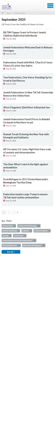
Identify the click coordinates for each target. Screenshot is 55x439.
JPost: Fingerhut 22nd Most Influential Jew (26, 107)
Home (2, 13)
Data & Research (11, 245)
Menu (50, 5)
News (9, 13)
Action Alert (9, 226)
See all (10, 251)
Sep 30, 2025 (11, 39)
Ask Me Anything (11, 230)
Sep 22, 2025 (11, 110)
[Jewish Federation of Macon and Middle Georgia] (7, 6)
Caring (7, 235)
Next (17, 213)
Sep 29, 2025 (11, 54)
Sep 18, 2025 (11, 185)
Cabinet (26, 230)
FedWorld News (19, 13)
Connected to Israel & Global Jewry (19, 240)
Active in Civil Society (29, 226)
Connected (19, 235)
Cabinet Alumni (42, 230)
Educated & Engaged (33, 245)
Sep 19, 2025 (11, 155)
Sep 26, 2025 (11, 99)
